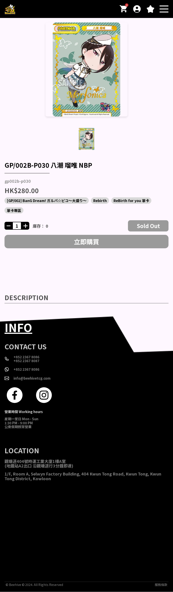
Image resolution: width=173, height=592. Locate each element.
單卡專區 (14, 210)
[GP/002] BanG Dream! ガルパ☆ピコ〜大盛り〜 (46, 200)
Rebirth (100, 200)
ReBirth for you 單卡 (131, 200)
